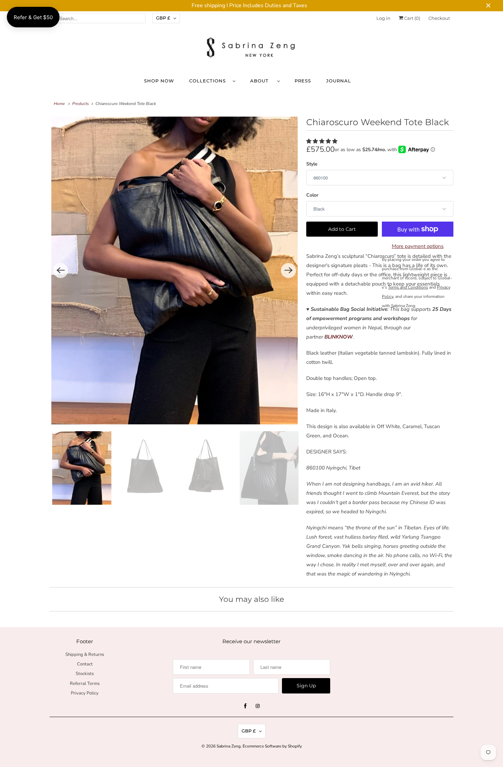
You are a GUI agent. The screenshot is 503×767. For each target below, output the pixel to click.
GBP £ (163, 18)
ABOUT (262, 80)
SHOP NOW (159, 80)
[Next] (288, 270)
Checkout (439, 18)
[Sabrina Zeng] (251, 48)
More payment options (417, 246)
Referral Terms (85, 683)
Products (80, 103)
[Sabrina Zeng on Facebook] (245, 706)
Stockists (85, 674)
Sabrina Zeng (229, 746)
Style (312, 164)
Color (312, 195)
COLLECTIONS (209, 80)
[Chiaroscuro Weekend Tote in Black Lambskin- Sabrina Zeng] (174, 270)
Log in (383, 18)
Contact (85, 664)
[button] (321, 141)
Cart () (411, 18)
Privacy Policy (85, 693)
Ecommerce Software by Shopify (272, 746)
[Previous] (60, 270)
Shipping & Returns (84, 654)
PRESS (303, 80)
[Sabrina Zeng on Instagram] (257, 706)
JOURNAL (338, 80)
